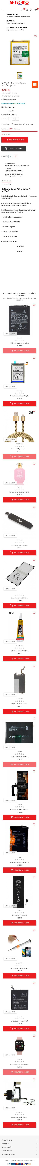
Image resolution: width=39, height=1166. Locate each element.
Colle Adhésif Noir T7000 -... (20, 651)
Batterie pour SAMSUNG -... (19, 598)
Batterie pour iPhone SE (19, 915)
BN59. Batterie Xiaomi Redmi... (19, 343)
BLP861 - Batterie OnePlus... (19, 757)
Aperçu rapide (10, 334)
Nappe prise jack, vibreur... (19, 1117)
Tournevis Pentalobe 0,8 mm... (19, 968)
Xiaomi (19, 338)
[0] (35, 10)
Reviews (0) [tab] (6, 184)
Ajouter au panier (16, 140)
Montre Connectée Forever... (19, 1064)
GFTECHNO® (19, 444)
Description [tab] (6, 181)
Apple (19, 910)
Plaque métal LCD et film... (19, 704)
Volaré (19, 487)
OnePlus (19, 751)
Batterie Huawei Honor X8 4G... (19, 862)
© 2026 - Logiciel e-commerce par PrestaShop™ (19, 1161)
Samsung (19, 391)
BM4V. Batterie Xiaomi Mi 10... (19, 809)
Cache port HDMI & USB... (19, 545)
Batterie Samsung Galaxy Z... (19, 396)
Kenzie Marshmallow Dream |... (19, 492)
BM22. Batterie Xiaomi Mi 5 (19, 1021)
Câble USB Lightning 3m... (19, 449)
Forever (19, 1059)
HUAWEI (19, 857)
